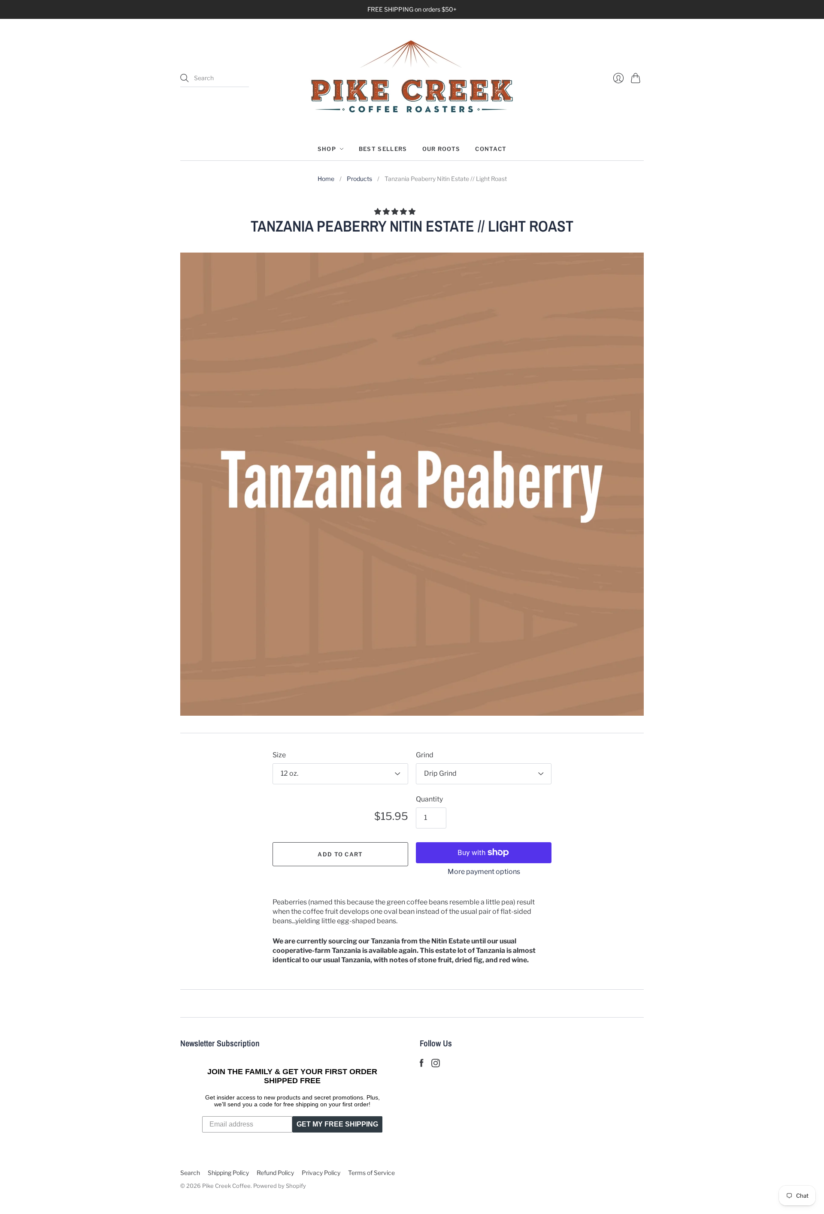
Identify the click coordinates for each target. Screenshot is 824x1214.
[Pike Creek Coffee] (412, 78)
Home (326, 178)
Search (190, 1172)
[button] (395, 212)
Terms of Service (371, 1172)
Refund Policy (275, 1172)
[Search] (184, 78)
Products (359, 178)
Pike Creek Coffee (226, 1185)
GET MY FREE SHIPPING (337, 1124)
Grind (424, 755)
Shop (327, 148)
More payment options (484, 872)
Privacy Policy (321, 1172)
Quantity (429, 799)
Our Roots (441, 148)
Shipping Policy (228, 1172)
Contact (490, 148)
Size (279, 755)
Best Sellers (383, 148)
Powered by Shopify (279, 1185)
